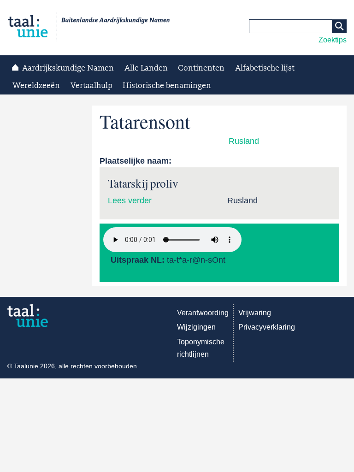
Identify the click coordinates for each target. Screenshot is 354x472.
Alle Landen (146, 68)
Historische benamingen (167, 86)
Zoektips (333, 40)
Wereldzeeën (36, 86)
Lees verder (130, 200)
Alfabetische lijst (265, 68)
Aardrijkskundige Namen (68, 68)
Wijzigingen (196, 327)
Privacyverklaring (266, 327)
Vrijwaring (254, 313)
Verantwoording (203, 313)
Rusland (244, 141)
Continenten (201, 68)
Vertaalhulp (91, 86)
